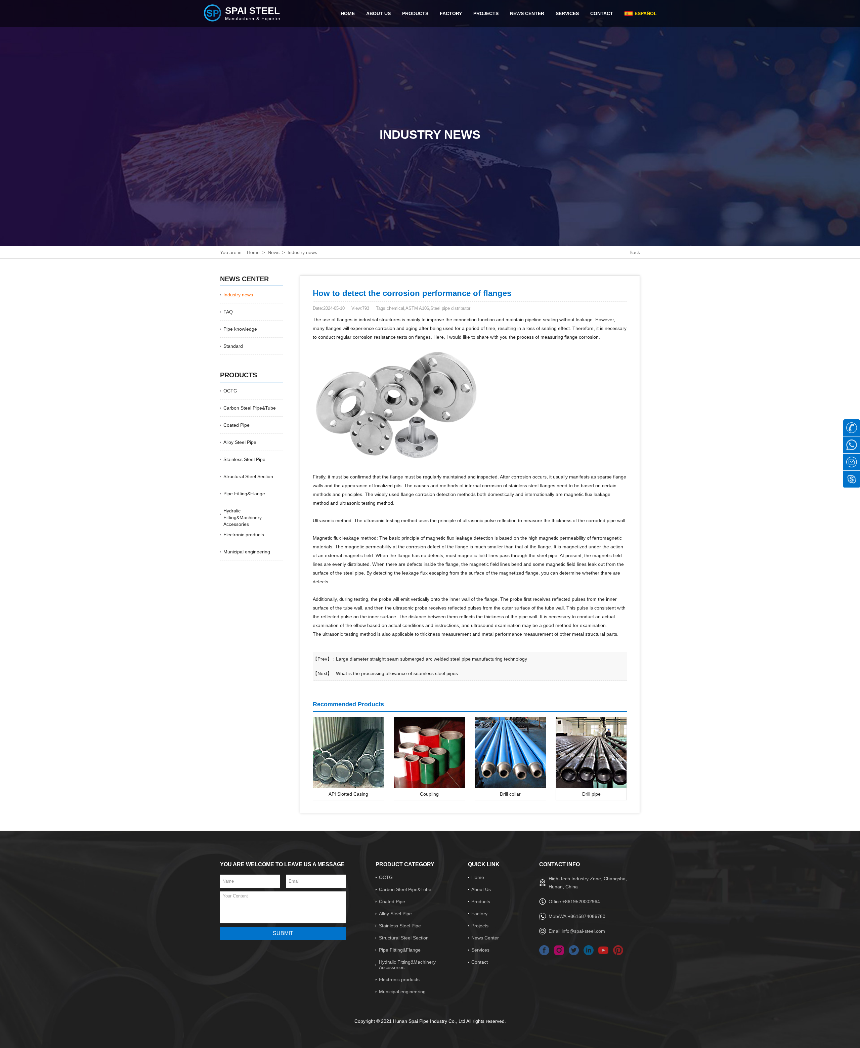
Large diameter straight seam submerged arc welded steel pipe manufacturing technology (431, 659)
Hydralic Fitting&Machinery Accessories (242, 517)
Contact (479, 962)
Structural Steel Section (248, 476)
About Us (481, 889)
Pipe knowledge (240, 329)
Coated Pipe (236, 425)
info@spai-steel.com (583, 931)
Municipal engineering (246, 551)
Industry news (302, 252)
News (274, 252)
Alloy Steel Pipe (239, 442)
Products (480, 901)
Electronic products (243, 534)
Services (480, 950)
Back (635, 252)
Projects (479, 925)
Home (253, 252)
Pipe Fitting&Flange (244, 493)
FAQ (228, 312)
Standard (233, 346)
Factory (479, 913)
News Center (485, 937)
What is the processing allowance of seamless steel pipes (397, 673)
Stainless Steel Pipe (244, 459)
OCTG (230, 390)
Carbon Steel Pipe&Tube (249, 408)
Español (646, 13)
